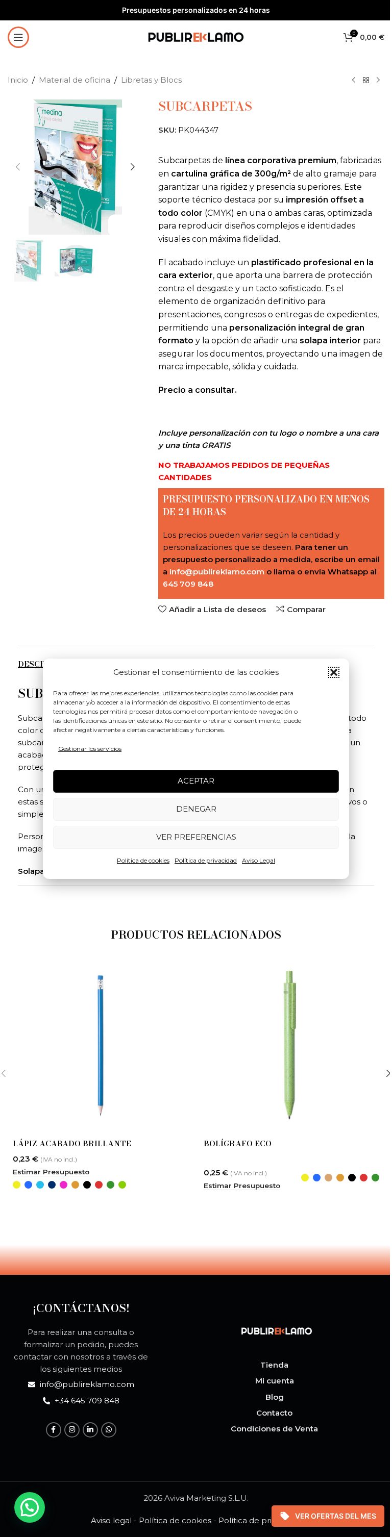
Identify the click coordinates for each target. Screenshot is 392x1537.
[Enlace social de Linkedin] (90, 1430)
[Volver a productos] (366, 80)
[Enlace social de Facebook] (53, 1430)
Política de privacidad (206, 860)
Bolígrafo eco (238, 1143)
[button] (334, 672)
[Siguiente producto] (378, 80)
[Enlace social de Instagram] (72, 1430)
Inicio (18, 80)
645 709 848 (188, 584)
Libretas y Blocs (151, 80)
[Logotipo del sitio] (196, 36)
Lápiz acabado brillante (72, 1143)
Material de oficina (74, 80)
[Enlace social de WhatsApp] (108, 1430)
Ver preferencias (196, 837)
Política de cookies (143, 860)
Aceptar (196, 781)
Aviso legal (111, 1520)
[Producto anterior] (354, 80)
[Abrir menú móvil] (18, 37)
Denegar (196, 809)
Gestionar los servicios (89, 748)
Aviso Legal (258, 860)
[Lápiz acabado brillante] (100, 1045)
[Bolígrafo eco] (291, 1045)
